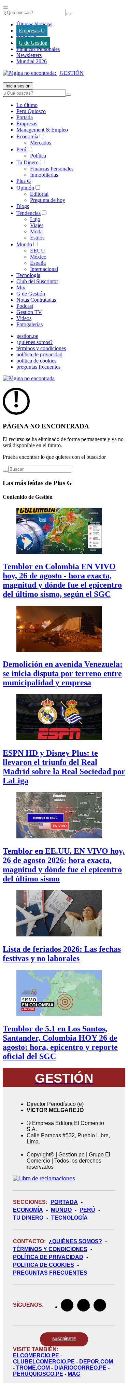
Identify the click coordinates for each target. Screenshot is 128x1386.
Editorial (39, 194)
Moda (36, 231)
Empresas (26, 37)
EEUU (37, 250)
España (38, 263)
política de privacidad (39, 354)
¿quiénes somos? (34, 342)
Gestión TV (29, 312)
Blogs (22, 206)
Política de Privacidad (48, 1257)
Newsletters (29, 55)
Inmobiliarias (44, 175)
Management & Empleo (42, 130)
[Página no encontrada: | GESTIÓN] (43, 73)
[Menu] (5, 7)
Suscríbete (64, 1339)
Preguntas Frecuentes (50, 1273)
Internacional (44, 269)
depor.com (96, 1361)
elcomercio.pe (36, 1355)
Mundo (24, 244)
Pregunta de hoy (47, 200)
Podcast (24, 306)
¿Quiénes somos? (75, 1241)
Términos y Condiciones (50, 1249)
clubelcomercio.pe (44, 1361)
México (38, 257)
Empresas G (32, 30)
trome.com (33, 1368)
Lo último (27, 105)
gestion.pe (27, 336)
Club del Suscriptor (37, 281)
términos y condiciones (41, 348)
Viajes (36, 225)
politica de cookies (36, 360)
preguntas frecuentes (38, 367)
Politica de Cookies (43, 1265)
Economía (27, 136)
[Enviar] (68, 14)
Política (38, 156)
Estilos (37, 238)
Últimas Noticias (34, 24)
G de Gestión (33, 43)
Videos (23, 318)
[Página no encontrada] (29, 378)
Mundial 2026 (31, 61)
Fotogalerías (29, 324)
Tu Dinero (27, 162)
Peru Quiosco (31, 111)
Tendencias (28, 213)
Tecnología (28, 275)
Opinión (25, 188)
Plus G (23, 181)
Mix (20, 287)
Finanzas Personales (38, 49)
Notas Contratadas (36, 300)
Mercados (40, 143)
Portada (24, 117)
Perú (21, 149)
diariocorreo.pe (80, 1368)
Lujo (35, 219)
